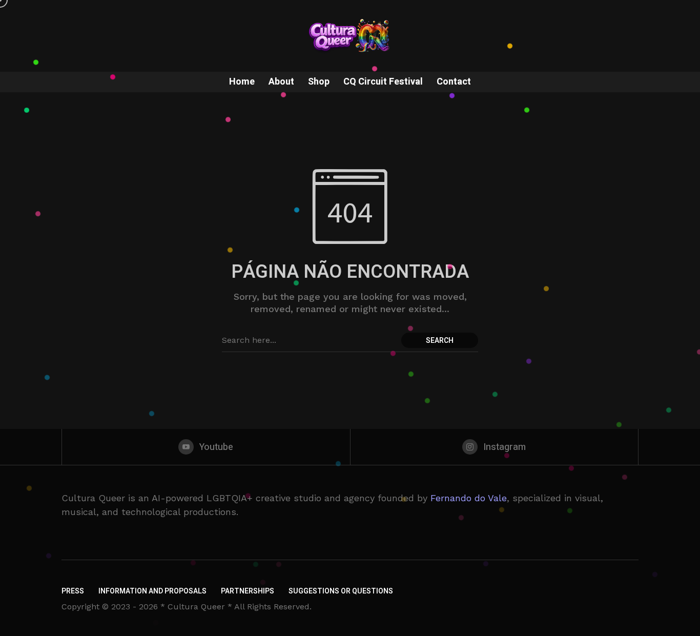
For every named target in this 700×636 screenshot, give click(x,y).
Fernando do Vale (468, 498)
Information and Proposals (152, 591)
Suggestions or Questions (341, 591)
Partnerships (247, 591)
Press (72, 591)
